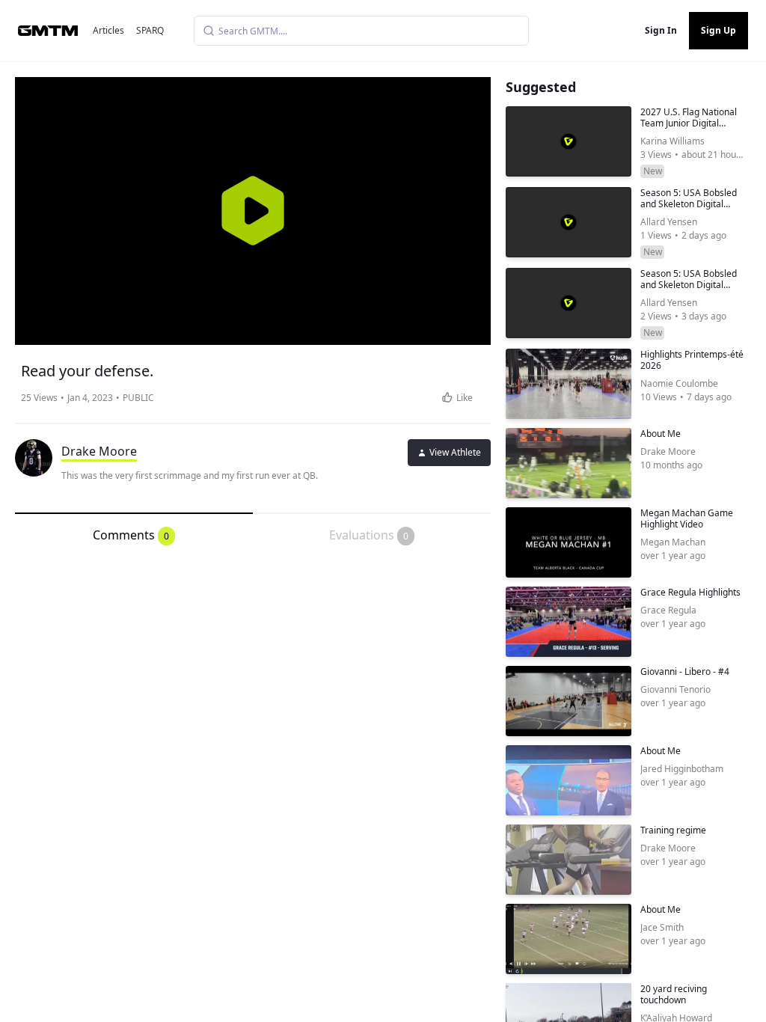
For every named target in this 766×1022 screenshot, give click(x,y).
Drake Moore (99, 451)
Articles (108, 30)
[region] (253, 211)
